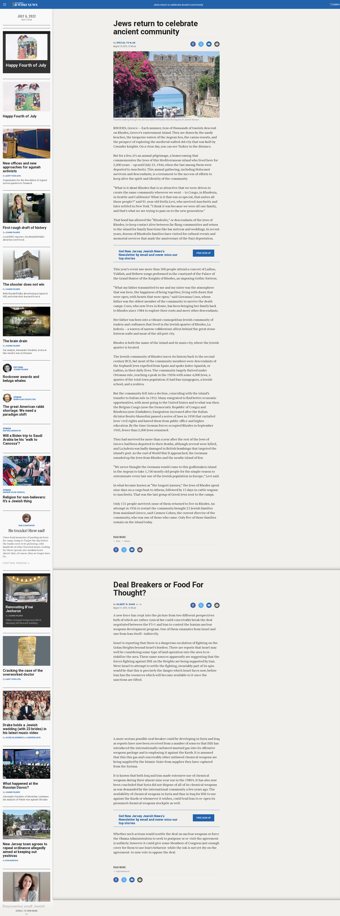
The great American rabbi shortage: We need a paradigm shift (23, 410)
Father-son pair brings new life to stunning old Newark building (23, 621)
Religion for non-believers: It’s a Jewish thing (24, 499)
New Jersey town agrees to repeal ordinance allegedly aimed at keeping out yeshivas (25, 850)
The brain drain (15, 341)
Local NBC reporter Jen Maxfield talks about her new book (23, 238)
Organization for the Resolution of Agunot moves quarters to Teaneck (25, 181)
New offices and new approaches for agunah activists (22, 167)
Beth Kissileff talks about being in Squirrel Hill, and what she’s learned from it (25, 295)
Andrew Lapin (34, 738)
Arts (118, 541)
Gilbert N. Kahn (125, 604)
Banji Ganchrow (27, 526)
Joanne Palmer (12, 232)
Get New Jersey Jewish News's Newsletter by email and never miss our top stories (148, 255)
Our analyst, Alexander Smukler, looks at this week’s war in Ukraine (24, 351)
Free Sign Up (203, 253)
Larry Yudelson (13, 176)
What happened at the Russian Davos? (20, 785)
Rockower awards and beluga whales (21, 379)
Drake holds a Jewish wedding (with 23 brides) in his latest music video (24, 729)
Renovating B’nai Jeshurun (19, 609)
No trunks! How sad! (26, 530)
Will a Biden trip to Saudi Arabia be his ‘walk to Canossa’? (22, 440)
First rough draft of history (24, 228)
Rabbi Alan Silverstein (24, 399)
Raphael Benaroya (12, 431)
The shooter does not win (23, 284)
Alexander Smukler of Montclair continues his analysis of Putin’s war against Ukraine (26, 798)
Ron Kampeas (11, 861)
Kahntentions (122, 871)
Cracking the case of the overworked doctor (23, 672)
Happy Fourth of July (26, 65)
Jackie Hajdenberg (14, 738)
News (127, 541)
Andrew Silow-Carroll (14, 492)
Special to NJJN (125, 43)
